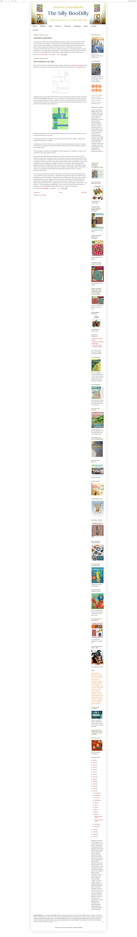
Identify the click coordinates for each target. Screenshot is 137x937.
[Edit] (102, 922)
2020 (94, 769)
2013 (94, 786)
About (86, 26)
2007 (94, 836)
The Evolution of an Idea (44, 62)
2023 (94, 762)
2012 (94, 788)
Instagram (77, 26)
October (96, 798)
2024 (94, 760)
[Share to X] (63, 54)
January (96, 826)
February (96, 824)
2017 (94, 776)
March (96, 814)
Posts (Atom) (43, 195)
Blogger (80, 927)
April (95, 812)
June (95, 807)
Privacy (35, 30)
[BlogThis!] (62, 54)
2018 (94, 774)
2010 (94, 829)
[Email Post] (58, 54)
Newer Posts (37, 192)
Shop (50, 26)
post (41, 65)
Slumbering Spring (76, 65)
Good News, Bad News (43, 38)
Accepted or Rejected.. (97, 346)
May (95, 809)
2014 (94, 784)
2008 (94, 834)
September (97, 800)
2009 (94, 832)
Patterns (58, 26)
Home (35, 26)
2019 (94, 772)
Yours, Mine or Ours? (97, 345)
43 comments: (52, 54)
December (96, 793)
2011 (94, 791)
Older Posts (84, 192)
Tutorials (67, 26)
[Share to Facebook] (65, 54)
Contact (93, 26)
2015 (94, 781)
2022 (94, 765)
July (95, 805)
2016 (94, 779)
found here (100, 151)
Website (43, 26)
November (97, 795)
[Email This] (61, 54)
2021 (94, 767)
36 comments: (52, 188)
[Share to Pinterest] (66, 54)
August (96, 802)
